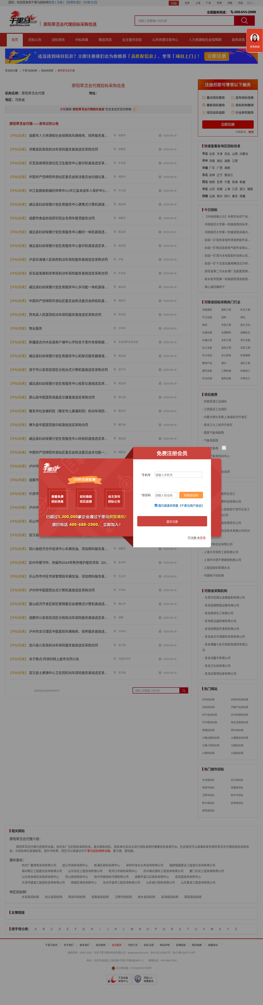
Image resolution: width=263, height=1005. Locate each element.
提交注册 (172, 521)
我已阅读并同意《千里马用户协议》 (181, 505)
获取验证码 (191, 495)
